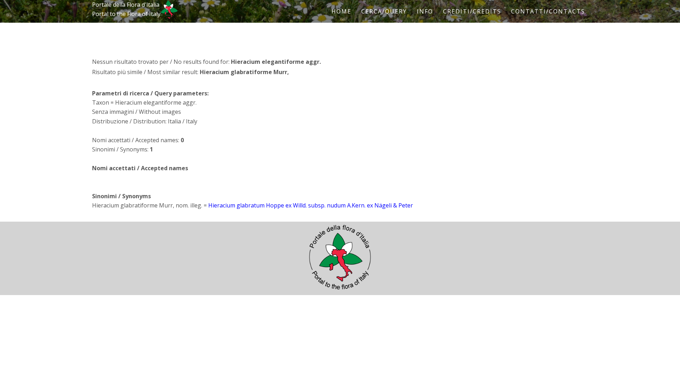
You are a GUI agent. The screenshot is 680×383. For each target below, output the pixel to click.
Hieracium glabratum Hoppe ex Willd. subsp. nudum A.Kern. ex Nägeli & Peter (310, 205)
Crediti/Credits (472, 11)
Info (425, 11)
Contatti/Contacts (548, 11)
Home (341, 11)
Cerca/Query (384, 11)
